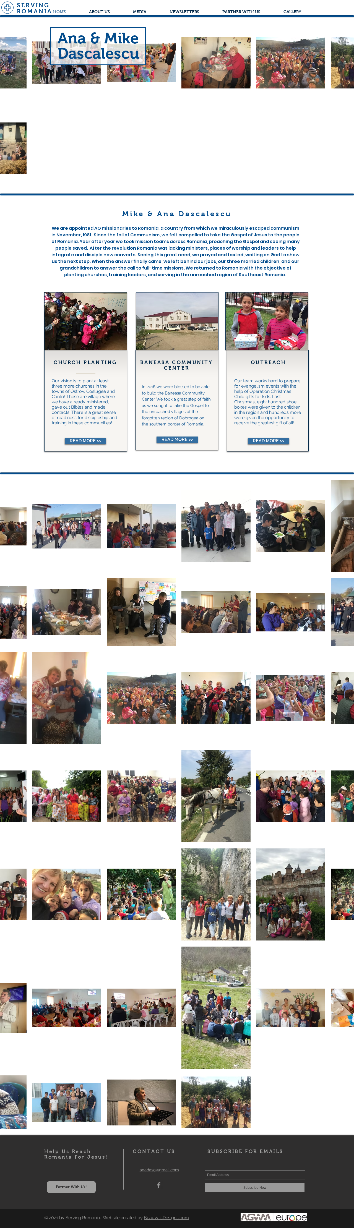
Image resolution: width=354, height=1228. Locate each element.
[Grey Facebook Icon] (159, 1185)
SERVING (33, 5)
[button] (139, 12)
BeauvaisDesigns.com (166, 1217)
